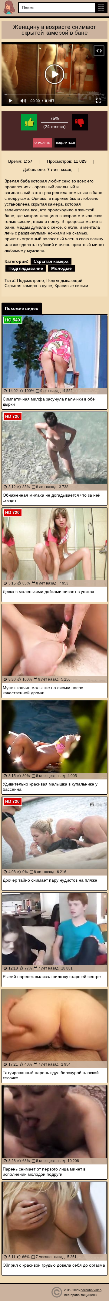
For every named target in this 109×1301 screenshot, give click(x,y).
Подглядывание (25, 268)
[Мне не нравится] (80, 122)
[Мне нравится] (29, 122)
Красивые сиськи (71, 285)
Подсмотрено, (31, 280)
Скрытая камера (51, 261)
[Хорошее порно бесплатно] (9, 7)
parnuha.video (91, 1290)
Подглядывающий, (65, 280)
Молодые (61, 268)
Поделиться (65, 142)
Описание (42, 142)
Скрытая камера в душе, (29, 285)
